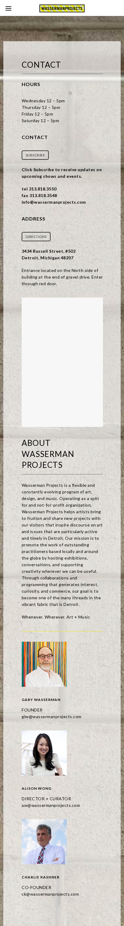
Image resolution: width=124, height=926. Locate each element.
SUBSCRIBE (35, 155)
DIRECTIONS (36, 237)
